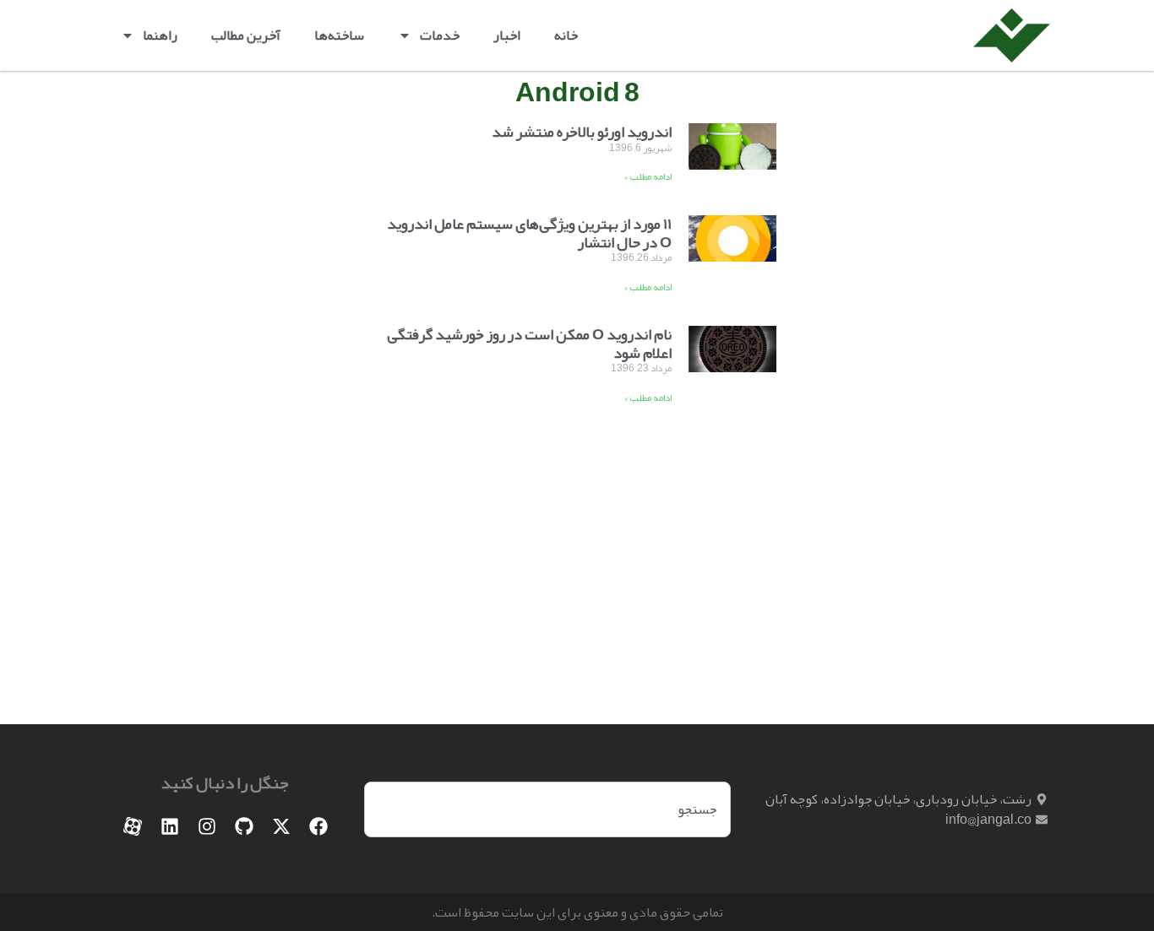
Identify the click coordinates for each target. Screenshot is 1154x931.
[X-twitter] (281, 826)
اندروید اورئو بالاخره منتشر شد (582, 131)
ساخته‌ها (339, 35)
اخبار (506, 35)
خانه (566, 35)
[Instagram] (207, 826)
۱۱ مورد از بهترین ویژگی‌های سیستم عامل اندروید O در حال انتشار (529, 232)
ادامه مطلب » (648, 176)
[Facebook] (318, 826)
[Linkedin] (169, 826)
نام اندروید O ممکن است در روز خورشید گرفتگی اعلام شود (529, 343)
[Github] (244, 826)
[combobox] (547, 809)
